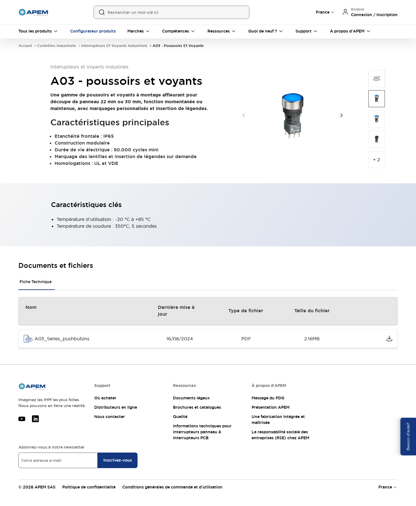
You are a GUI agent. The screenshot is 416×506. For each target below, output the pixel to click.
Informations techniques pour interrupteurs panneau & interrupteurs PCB (202, 431)
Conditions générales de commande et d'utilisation (172, 487)
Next (341, 115)
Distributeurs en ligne (115, 407)
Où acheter (105, 398)
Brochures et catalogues (197, 407)
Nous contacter (109, 416)
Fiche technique (36, 281)
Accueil (25, 46)
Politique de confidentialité (88, 487)
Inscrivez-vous (117, 460)
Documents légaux (191, 398)
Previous (243, 115)
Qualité (180, 416)
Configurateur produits (93, 31)
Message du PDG (268, 398)
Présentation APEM (271, 407)
